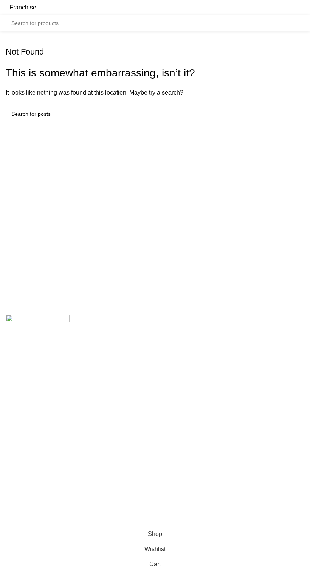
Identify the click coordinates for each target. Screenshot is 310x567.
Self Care (173, 405)
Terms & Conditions (187, 508)
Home (14, 493)
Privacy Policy (180, 493)
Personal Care (180, 363)
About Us (18, 508)
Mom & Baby (178, 349)
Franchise (22, 7)
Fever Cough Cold (185, 334)
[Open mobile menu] (301, 7)
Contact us (20, 522)
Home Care (176, 377)
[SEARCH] (296, 23)
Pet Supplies (178, 391)
